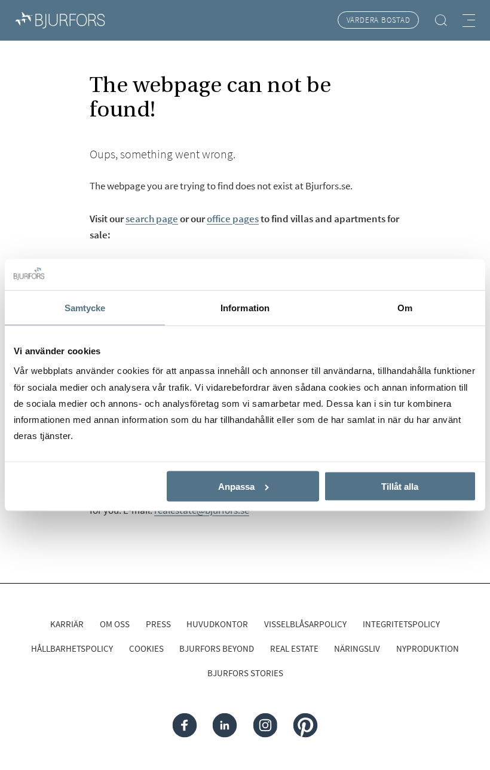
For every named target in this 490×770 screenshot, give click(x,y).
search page (151, 218)
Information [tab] (245, 308)
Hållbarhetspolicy (72, 648)
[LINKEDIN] (225, 725)
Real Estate (294, 648)
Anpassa (236, 486)
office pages (233, 218)
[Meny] (469, 20)
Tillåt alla (399, 486)
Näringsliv (357, 648)
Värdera (379, 19)
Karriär (67, 624)
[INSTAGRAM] (265, 725)
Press (158, 624)
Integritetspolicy (401, 624)
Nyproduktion (427, 648)
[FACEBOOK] (185, 725)
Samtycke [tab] (85, 308)
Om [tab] (404, 308)
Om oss (115, 624)
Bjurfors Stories (245, 673)
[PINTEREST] (305, 725)
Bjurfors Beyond (216, 648)
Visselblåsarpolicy (305, 624)
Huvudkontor (217, 624)
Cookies (146, 648)
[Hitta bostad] (440, 20)
